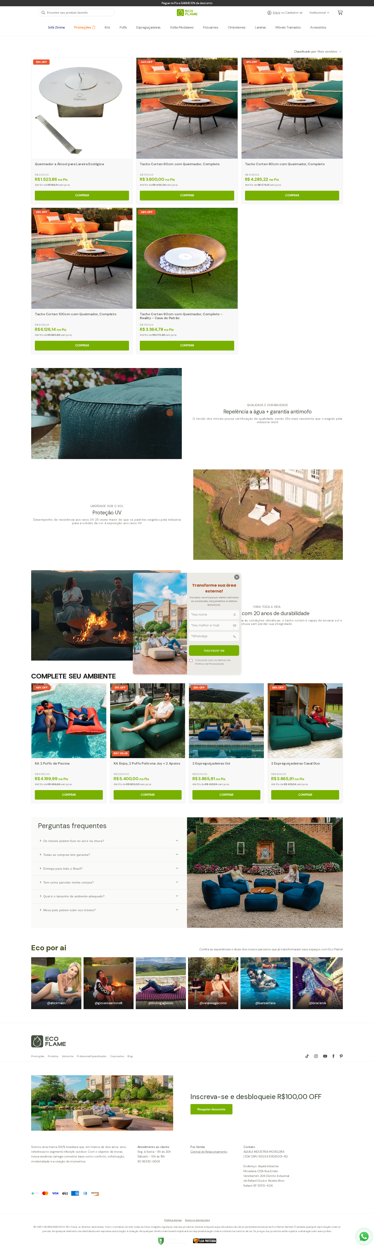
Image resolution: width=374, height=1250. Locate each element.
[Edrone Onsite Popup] (187, 625)
